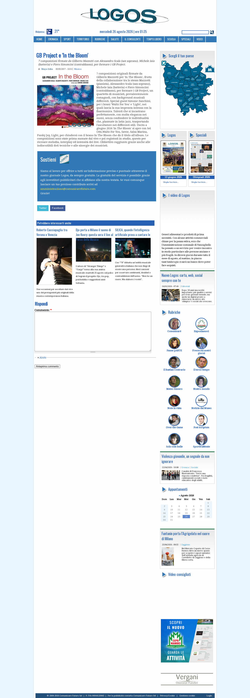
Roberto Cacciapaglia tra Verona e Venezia (51, 232)
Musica (77, 69)
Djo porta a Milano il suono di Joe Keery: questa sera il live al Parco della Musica (94, 234)
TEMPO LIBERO (153, 39)
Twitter (43, 208)
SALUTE (115, 39)
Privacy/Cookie (167, 695)
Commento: (43, 310)
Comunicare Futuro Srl (144, 695)
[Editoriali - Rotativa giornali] (171, 300)
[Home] (125, 14)
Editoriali (185, 286)
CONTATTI (41, 45)
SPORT (67, 39)
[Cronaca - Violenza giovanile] (171, 479)
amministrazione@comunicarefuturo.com (68, 188)
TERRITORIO (83, 39)
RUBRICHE (100, 39)
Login (209, 695)
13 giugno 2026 (173, 177)
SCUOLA (171, 39)
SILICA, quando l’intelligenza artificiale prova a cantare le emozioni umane (132, 234)
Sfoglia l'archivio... (171, 182)
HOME (39, 39)
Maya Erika (47, 69)
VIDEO (200, 39)
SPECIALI (186, 39)
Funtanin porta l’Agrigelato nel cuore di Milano (186, 536)
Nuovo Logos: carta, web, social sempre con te (182, 278)
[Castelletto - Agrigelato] (168, 564)
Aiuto (42, 357)
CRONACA (53, 39)
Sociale (194, 467)
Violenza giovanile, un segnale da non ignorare (185, 459)
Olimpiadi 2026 (201, 177)
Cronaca (185, 467)
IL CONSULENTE (133, 39)
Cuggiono (185, 544)
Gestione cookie (187, 695)
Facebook (58, 208)
